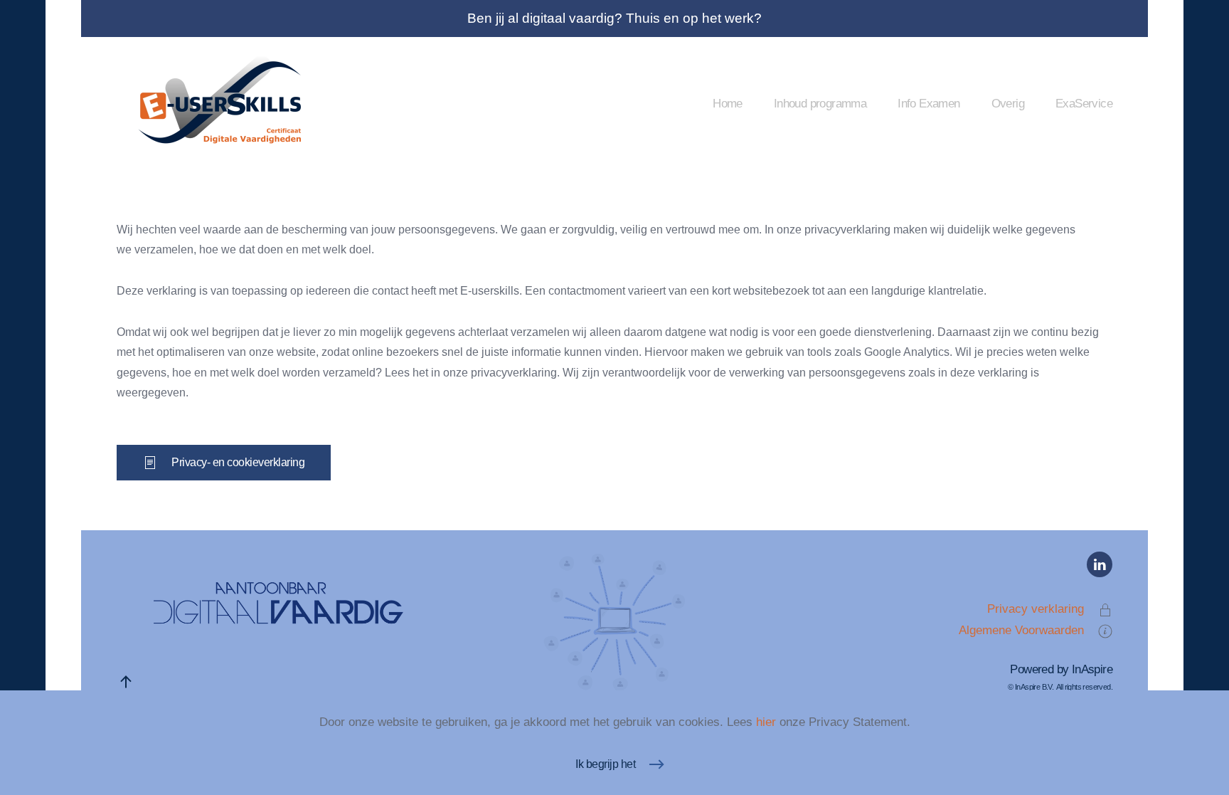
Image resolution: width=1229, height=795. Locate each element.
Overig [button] (1007, 103)
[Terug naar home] (223, 103)
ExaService (1083, 103)
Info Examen (928, 103)
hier (766, 721)
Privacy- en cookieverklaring (237, 462)
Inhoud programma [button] (820, 103)
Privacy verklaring (1035, 608)
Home (728, 103)
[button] (126, 682)
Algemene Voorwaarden (1021, 629)
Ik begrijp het (605, 764)
